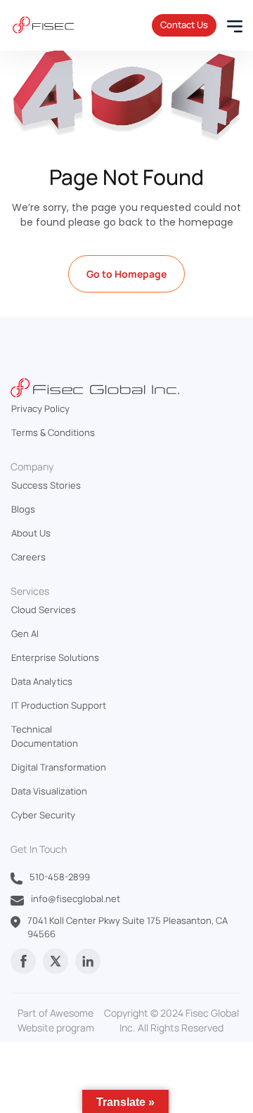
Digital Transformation (58, 767)
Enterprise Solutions (55, 657)
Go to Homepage (126, 274)
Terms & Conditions (53, 432)
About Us (31, 533)
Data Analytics (41, 681)
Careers (28, 557)
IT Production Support (58, 705)
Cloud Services (43, 609)
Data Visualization (49, 791)
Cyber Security (43, 815)
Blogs (23, 509)
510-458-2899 (60, 876)
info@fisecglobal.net (75, 898)
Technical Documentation (44, 736)
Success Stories (46, 485)
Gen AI (25, 633)
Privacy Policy (40, 408)
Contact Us (184, 24)
